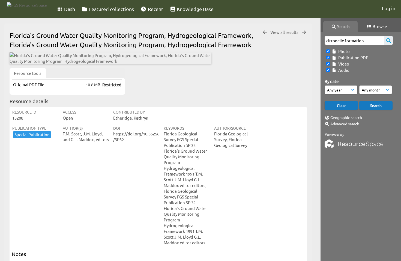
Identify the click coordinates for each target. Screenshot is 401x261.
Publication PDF (352, 57)
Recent (155, 9)
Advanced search (344, 123)
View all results (284, 32)
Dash (69, 9)
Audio (343, 70)
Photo (343, 51)
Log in (388, 8)
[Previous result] (265, 32)
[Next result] (304, 32)
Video (343, 63)
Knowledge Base (195, 9)
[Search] (388, 40)
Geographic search (346, 117)
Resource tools (27, 73)
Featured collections (111, 9)
